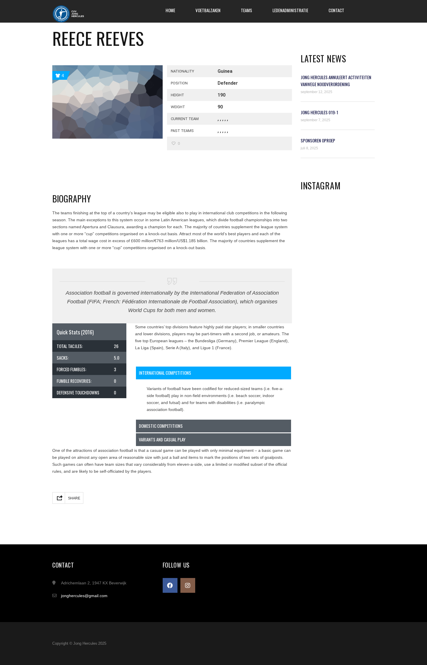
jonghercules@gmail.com (84, 595)
